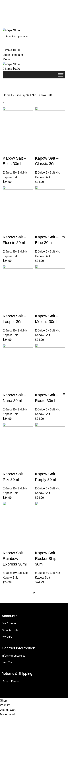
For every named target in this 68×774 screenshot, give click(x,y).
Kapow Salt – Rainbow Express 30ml (15, 558)
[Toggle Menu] (60, 75)
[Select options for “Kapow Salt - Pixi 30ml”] (7, 457)
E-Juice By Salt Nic (24, 95)
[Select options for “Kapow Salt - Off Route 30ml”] (39, 378)
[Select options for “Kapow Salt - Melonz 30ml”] (39, 299)
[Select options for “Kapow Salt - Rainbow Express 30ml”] (7, 536)
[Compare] (26, 142)
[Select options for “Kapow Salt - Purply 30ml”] (39, 457)
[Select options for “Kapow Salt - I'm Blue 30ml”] (39, 220)
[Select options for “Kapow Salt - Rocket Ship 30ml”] (39, 536)
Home (7, 95)
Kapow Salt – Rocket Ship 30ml (46, 558)
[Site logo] (11, 30)
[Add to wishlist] (7, 151)
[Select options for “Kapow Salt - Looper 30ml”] (7, 299)
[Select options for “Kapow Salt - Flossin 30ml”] (7, 220)
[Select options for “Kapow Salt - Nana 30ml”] (7, 378)
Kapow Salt (10, 177)
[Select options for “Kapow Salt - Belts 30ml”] (7, 142)
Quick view (17, 142)
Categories (11, 88)
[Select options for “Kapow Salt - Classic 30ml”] (39, 142)
